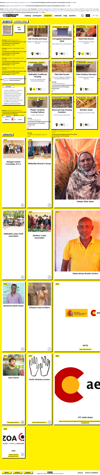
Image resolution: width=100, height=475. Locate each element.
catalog (28, 15)
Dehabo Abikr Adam (85, 201)
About (7, 472)
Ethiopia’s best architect (39, 307)
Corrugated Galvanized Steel (62, 40)
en (97, 15)
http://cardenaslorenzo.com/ (40, 422)
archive (72, 15)
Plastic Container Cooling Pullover (37, 111)
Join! (87, 15)
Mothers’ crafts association (39, 236)
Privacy (80, 473)
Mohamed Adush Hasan (13, 306)
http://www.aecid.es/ (85, 349)
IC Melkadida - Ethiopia (36, 27)
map (65, 15)
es (93, 15)
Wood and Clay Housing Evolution (62, 111)
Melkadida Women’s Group (39, 163)
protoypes (37, 15)
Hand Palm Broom (86, 39)
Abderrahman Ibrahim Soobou (85, 273)
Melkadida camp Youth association (13, 235)
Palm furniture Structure (86, 74)
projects (48, 15)
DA (82, 53)
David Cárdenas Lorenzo (39, 379)
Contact (17, 472)
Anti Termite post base (37, 39)
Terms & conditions (91, 473)
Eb (34, 89)
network (57, 15)
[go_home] (10, 16)
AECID (85, 345)
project (7, 21)
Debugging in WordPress (57, 10)
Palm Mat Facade (62, 74)
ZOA (13, 451)
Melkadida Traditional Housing (37, 75)
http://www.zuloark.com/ (14, 422)
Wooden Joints (86, 110)
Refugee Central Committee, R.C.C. (13, 163)
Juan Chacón (13, 378)
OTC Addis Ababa (85, 417)
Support (28, 472)
